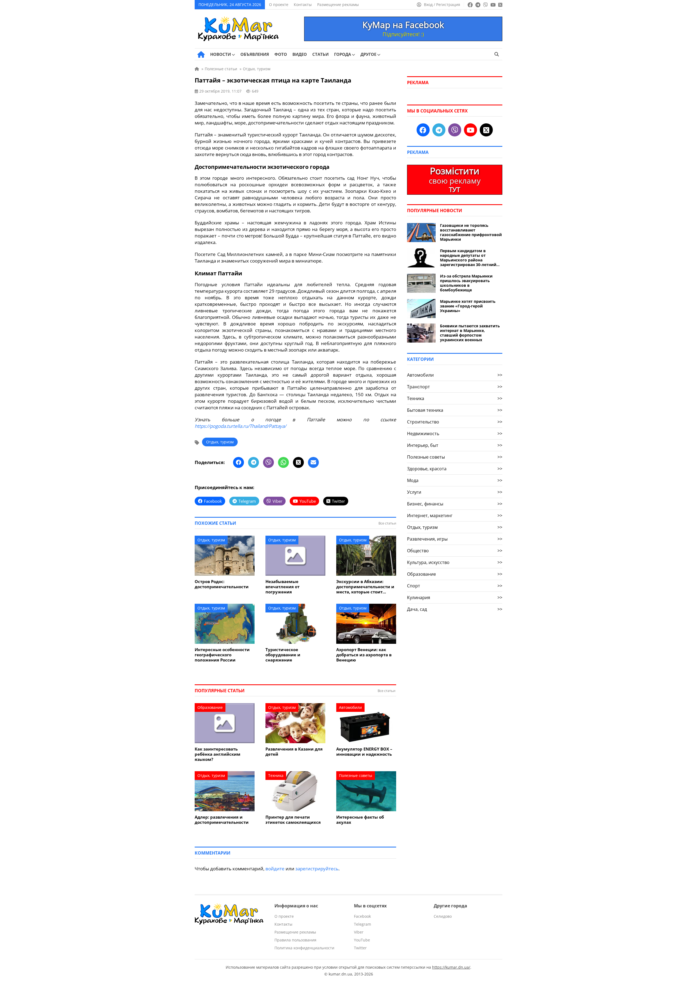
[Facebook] (238, 462)
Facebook (362, 916)
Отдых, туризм (220, 441)
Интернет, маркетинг (454, 516)
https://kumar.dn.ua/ (451, 967)
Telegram (362, 924)
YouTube (362, 940)
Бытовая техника (454, 410)
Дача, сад (454, 609)
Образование (210, 707)
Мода (454, 480)
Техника (275, 775)
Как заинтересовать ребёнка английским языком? (217, 754)
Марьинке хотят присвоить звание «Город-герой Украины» (468, 306)
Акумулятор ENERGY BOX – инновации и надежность (364, 751)
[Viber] (268, 462)
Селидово (443, 916)
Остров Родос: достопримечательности (222, 584)
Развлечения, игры (454, 539)
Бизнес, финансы (454, 504)
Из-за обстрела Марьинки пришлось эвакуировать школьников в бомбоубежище (466, 283)
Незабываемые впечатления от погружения (282, 586)
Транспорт (454, 387)
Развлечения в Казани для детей (294, 751)
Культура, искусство (454, 562)
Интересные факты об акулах (360, 820)
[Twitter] (298, 462)
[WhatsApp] (283, 462)
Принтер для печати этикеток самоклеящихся (293, 820)
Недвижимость (454, 434)
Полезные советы (355, 775)
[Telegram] (253, 462)
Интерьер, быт (454, 445)
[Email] (313, 462)
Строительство (454, 422)
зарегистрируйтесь (316, 868)
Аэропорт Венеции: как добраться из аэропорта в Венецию (364, 655)
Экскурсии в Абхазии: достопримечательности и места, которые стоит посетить (365, 586)
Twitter (360, 947)
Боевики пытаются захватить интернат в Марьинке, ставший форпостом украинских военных (470, 333)
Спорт (454, 586)
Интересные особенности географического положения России (222, 655)
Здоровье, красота (454, 469)
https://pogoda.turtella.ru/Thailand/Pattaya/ (240, 426)
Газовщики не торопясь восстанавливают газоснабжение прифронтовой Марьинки (471, 232)
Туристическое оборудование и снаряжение (282, 655)
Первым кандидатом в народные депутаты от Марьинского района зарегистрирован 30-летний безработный (468, 257)
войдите (275, 868)
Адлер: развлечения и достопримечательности (222, 820)
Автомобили (350, 707)
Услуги (454, 492)
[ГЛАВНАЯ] (201, 54)
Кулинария (454, 597)
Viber (358, 932)
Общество (454, 551)
